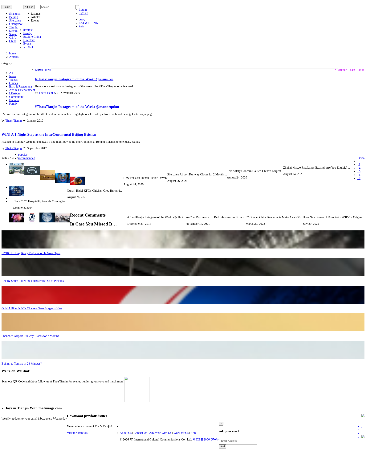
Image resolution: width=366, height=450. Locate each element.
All (11, 72)
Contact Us (140, 432)
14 (358, 168)
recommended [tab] (26, 158)
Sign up (83, 13)
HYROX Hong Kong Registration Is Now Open (31, 253)
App (193, 432)
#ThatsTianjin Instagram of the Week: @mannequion (77, 107)
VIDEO (28, 47)
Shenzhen (15, 20)
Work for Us (181, 432)
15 (358, 171)
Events (27, 43)
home (12, 53)
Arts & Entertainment (22, 90)
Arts (81, 26)
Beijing (13, 17)
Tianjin (6, 7)
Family (27, 33)
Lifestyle (14, 93)
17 (358, 178)
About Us (126, 432)
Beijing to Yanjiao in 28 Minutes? (22, 363)
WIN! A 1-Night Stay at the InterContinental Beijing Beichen (49, 134)
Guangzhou (16, 23)
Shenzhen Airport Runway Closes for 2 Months (30, 336)
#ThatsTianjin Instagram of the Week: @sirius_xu (74, 79)
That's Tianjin (47, 92)
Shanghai (14, 13)
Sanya (13, 34)
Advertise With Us (160, 432)
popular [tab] (22, 154)
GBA (12, 37)
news (82, 19)
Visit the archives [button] (77, 432)
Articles (13, 56)
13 (358, 164)
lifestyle (28, 29)
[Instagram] (362, 437)
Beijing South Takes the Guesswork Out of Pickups (33, 280)
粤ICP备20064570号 (206, 439)
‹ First (360, 157)
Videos (13, 79)
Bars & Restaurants (20, 86)
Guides (13, 83)
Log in (83, 9)
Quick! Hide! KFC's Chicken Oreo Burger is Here (32, 308)
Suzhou (13, 30)
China (12, 41)
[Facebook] (362, 430)
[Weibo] (362, 433)
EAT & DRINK (88, 23)
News (12, 76)
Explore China (32, 36)
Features (14, 100)
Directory (29, 40)
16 (358, 174)
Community (16, 96)
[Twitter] (362, 426)
